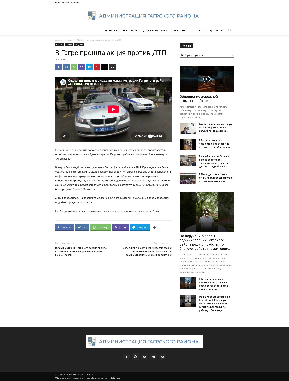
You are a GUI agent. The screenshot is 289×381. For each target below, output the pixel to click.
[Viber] (81, 67)
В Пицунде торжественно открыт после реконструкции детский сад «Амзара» (216, 177)
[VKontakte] (216, 31)
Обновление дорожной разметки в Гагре (199, 99)
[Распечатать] (112, 67)
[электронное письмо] (104, 67)
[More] (154, 227)
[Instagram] (205, 31)
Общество (79, 44)
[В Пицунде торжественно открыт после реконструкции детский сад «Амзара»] (188, 178)
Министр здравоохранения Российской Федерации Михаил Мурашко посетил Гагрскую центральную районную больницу (214, 304)
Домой (58, 39)
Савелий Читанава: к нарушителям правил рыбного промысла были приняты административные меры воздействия (147, 251)
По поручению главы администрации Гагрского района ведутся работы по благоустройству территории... (205, 242)
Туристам (178, 30)
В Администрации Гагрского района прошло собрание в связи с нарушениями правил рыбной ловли (81, 251)
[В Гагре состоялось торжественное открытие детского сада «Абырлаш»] (188, 144)
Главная (109, 30)
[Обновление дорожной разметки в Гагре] (207, 79)
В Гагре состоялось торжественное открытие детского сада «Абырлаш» (214, 143)
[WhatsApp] (74, 67)
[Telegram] (211, 31)
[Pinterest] (97, 67)
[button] (230, 30)
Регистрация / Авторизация (67, 2)
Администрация (153, 30)
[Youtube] (222, 31)
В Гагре (80, 39)
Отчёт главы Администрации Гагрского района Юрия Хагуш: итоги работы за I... (216, 127)
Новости (128, 30)
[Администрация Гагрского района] (144, 15)
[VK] (66, 67)
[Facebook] (199, 31)
